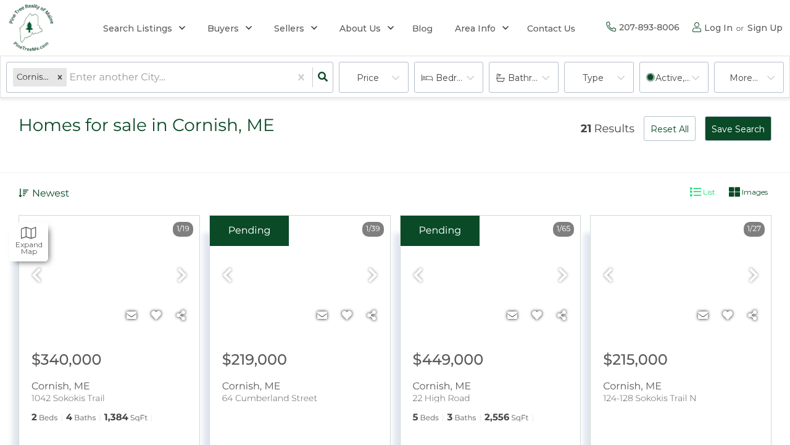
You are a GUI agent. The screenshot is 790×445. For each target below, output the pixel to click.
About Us (360, 28)
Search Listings (137, 28)
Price (368, 77)
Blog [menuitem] (422, 28)
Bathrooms (532, 77)
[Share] (180, 315)
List (708, 192)
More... (744, 77)
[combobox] (70, 78)
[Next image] (182, 276)
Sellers (289, 28)
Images (754, 192)
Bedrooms (458, 77)
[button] (60, 77)
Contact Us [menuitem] (551, 28)
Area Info (475, 28)
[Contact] (131, 315)
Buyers (223, 28)
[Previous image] (36, 276)
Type (593, 77)
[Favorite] (156, 315)
